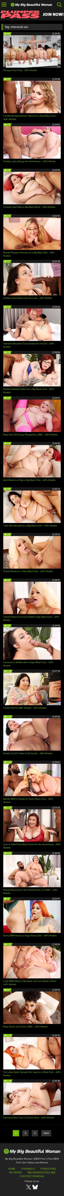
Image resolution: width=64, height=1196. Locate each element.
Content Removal (32, 1176)
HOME (11, 1168)
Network (15, 1172)
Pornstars (48, 1168)
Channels (28, 1168)
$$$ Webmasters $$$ (41, 1172)
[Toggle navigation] (4, 4)
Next (46, 1133)
